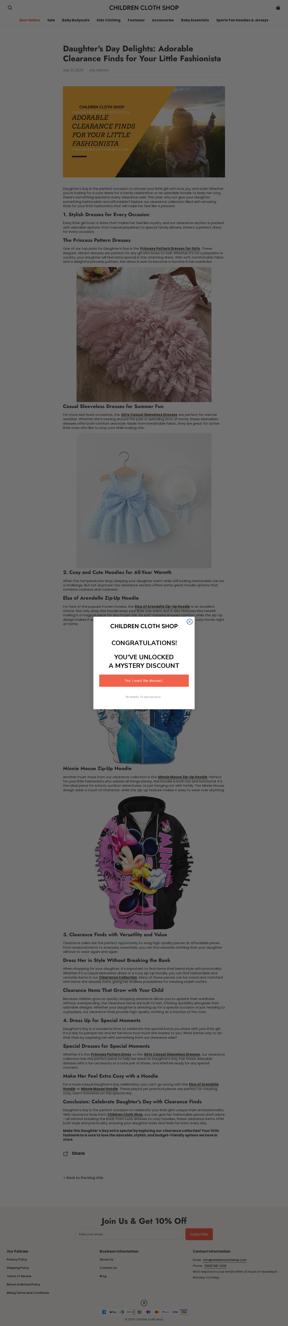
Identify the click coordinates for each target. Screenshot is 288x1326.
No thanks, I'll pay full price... (144, 697)
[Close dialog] (189, 621)
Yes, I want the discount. (144, 680)
